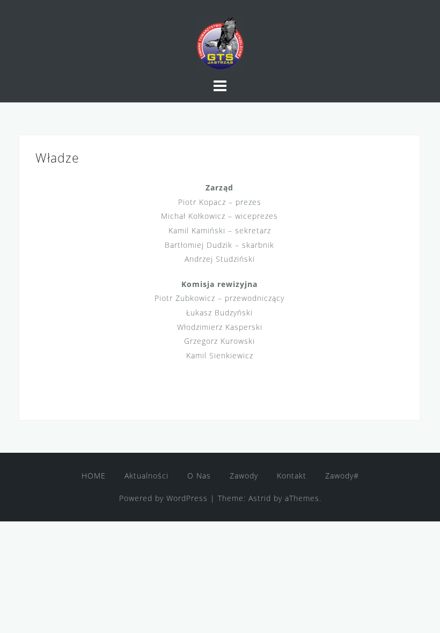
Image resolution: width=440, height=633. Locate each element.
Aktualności (146, 475)
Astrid (259, 498)
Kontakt (291, 475)
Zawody (244, 475)
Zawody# (342, 475)
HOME (94, 475)
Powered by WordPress (163, 498)
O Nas (199, 475)
